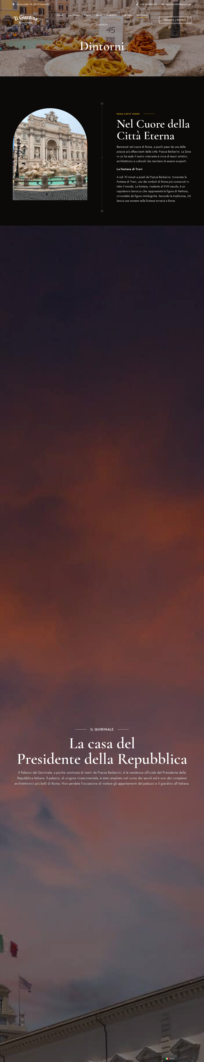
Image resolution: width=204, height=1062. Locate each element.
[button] (175, 20)
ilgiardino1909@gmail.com (178, 4)
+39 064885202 (148, 4)
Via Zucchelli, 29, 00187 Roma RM (32, 4)
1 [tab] (47, 195)
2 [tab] (52, 195)
